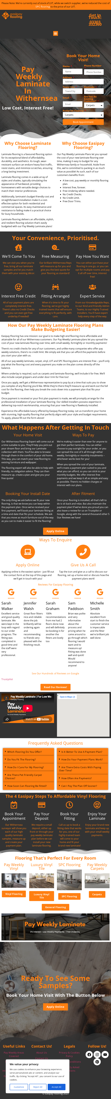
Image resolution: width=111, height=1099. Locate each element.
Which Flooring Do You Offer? (24, 751)
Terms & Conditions (69, 1061)
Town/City (69, 87)
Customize (19, 1087)
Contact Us (41, 1058)
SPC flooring (43, 6)
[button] (55, 33)
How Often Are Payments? (76, 778)
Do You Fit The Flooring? (21, 759)
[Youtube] (105, 1054)
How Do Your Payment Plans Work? (82, 759)
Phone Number (92, 66)
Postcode (89, 87)
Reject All (37, 1087)
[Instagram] (97, 1054)
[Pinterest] (97, 1061)
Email (66, 98)
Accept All (56, 1087)
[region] (37, 1076)
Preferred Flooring (73, 111)
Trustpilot (7, 679)
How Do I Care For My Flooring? (25, 767)
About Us (41, 1052)
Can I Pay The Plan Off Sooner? (79, 786)
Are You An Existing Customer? (90, 98)
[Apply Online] (28, 552)
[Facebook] (89, 1054)
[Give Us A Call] (83, 552)
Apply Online (27, 564)
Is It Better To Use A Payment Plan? (81, 751)
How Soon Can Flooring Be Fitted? (27, 786)
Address (67, 77)
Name (66, 66)
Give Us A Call (83, 564)
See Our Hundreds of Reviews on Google (55, 673)
